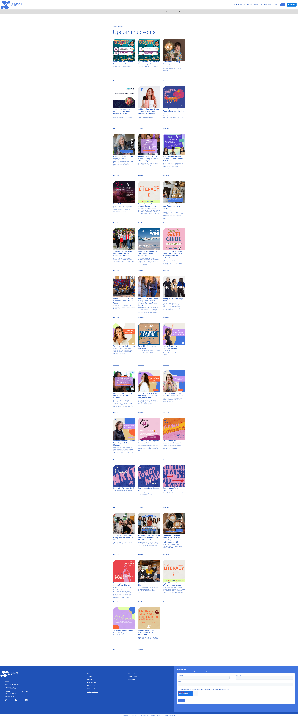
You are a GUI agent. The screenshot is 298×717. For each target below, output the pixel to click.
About (174, 12)
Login (282, 4)
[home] (11, 4)
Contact (181, 12)
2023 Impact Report (92, 692)
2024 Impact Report (92, 689)
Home (168, 12)
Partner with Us (132, 676)
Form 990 (89, 679)
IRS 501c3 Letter (91, 682)
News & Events (132, 673)
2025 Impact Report (92, 685)
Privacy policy (172, 715)
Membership (131, 679)
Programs (89, 676)
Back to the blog (118, 26)
